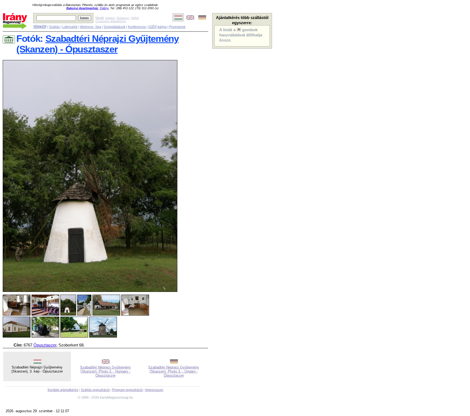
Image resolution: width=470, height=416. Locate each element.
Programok (177, 27)
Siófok (135, 18)
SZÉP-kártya (157, 27)
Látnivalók (70, 27)
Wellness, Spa (90, 27)
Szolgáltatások (114, 27)
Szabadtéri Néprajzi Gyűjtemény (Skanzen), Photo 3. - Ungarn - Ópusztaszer (173, 371)
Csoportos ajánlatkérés (110, 21)
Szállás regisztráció (95, 390)
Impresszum (154, 390)
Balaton (110, 18)
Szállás (54, 27)
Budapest (123, 18)
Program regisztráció (127, 390)
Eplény (104, 8)
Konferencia (137, 27)
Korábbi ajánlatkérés (63, 390)
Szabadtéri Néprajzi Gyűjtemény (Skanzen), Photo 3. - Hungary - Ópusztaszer (105, 371)
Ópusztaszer (44, 345)
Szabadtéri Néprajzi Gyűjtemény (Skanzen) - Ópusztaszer (97, 43)
